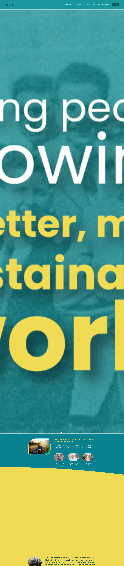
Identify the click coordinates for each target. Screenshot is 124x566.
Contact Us (94, 4)
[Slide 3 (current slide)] (62, 432)
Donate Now (116, 4)
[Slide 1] (60, 432)
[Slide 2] (61, 432)
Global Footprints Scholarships (103, 4)
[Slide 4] (63, 432)
